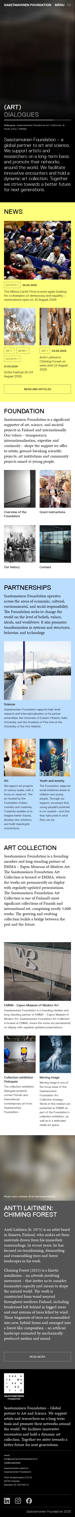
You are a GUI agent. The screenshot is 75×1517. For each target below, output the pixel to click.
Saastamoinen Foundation (27, 5)
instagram (18, 1501)
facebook (29, 1501)
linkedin (7, 1501)
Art (8, 350)
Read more (38, 1356)
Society (11, 285)
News (22, 350)
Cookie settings (12, 1462)
